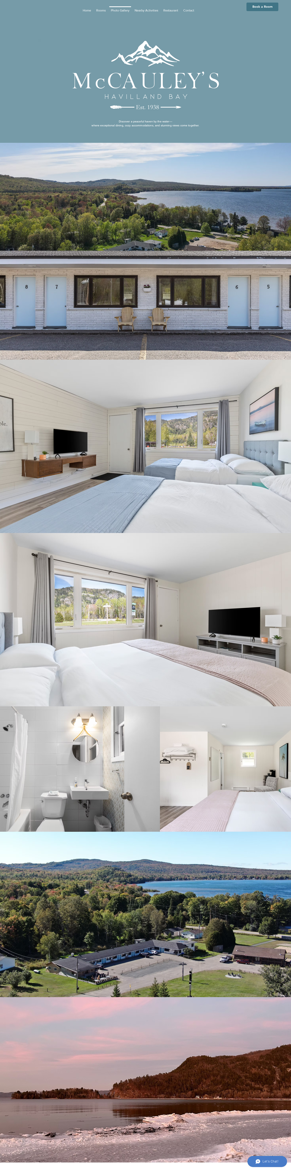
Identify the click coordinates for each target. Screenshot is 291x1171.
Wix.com (170, 1167)
